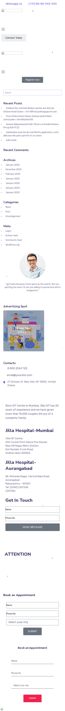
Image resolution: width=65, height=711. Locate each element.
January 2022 (13, 192)
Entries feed (12, 235)
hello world (11, 140)
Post (8, 211)
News (8, 207)
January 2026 (13, 165)
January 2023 (13, 188)
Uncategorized (13, 216)
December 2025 (14, 169)
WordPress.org (13, 245)
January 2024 (13, 183)
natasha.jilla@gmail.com (20, 545)
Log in (8, 231)
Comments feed (14, 240)
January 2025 (13, 178)
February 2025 (13, 174)
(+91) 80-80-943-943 (19, 538)
